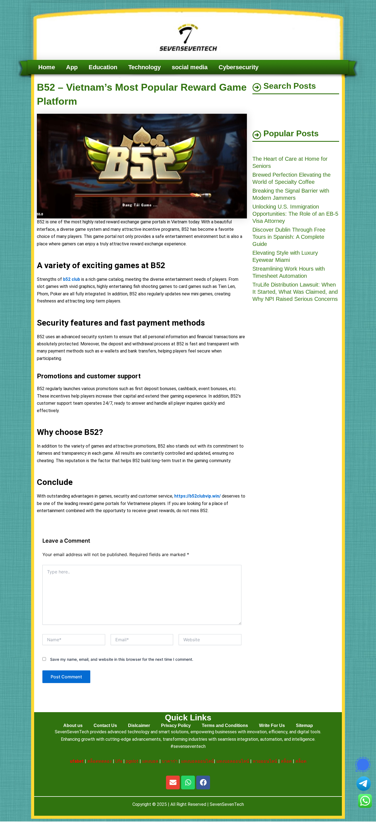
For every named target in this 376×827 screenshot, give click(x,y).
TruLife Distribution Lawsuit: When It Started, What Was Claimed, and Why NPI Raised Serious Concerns (295, 292)
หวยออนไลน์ (265, 761)
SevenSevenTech (227, 804)
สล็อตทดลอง (99, 761)
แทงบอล (150, 761)
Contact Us (105, 725)
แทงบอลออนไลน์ (197, 761)
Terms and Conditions (225, 725)
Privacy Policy (176, 725)
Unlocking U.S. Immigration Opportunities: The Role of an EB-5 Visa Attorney (295, 214)
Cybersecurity (238, 67)
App (72, 67)
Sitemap (304, 725)
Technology (144, 67)
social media (190, 67)
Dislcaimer (139, 725)
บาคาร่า (170, 761)
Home (46, 67)
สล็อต (286, 761)
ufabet (77, 761)
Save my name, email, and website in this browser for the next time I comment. (121, 659)
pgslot (132, 761)
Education (103, 67)
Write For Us (272, 725)
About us (73, 725)
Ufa (118, 761)
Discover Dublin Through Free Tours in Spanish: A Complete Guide (288, 237)
